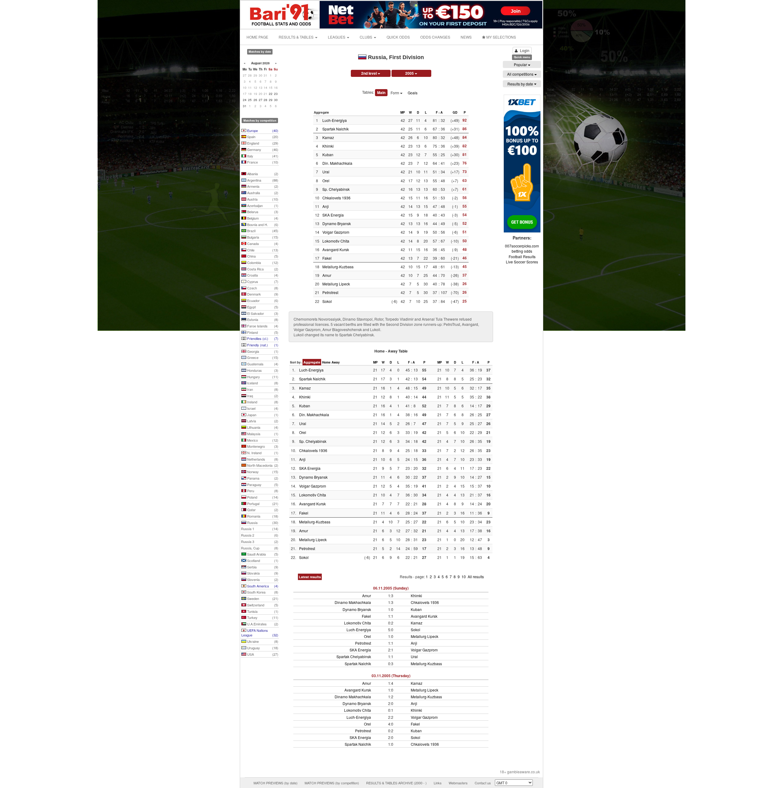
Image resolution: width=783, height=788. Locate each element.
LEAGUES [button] (337, 37)
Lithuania (262, 427)
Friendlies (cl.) (262, 338)
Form (395, 92)
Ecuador (262, 300)
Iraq (262, 395)
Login (524, 50)
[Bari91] (280, 14)
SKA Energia (333, 214)
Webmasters (458, 782)
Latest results (310, 577)
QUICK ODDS (398, 37)
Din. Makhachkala (337, 163)
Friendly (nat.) (262, 344)
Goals (412, 92)
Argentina (262, 180)
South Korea (262, 592)
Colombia (262, 262)
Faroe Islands (262, 325)
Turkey (262, 617)
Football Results (522, 256)
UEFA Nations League (259, 633)
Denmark (262, 294)
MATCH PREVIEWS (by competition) (332, 782)
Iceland (262, 382)
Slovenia (262, 579)
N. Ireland (262, 452)
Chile (262, 249)
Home (326, 362)
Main (381, 92)
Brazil (262, 230)
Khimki (328, 146)
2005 (410, 73)
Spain (262, 136)
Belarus (262, 211)
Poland (262, 497)
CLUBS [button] (366, 37)
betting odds (522, 251)
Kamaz (328, 137)
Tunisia (262, 611)
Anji (325, 206)
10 (464, 576)
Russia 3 (259, 541)
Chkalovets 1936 (336, 197)
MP (402, 112)
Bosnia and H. (262, 224)
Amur (326, 275)
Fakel (327, 258)
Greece (262, 357)
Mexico (262, 440)
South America (262, 585)
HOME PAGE (257, 37)
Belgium (262, 218)
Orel (325, 180)
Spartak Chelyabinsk (353, 656)
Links (438, 782)
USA (262, 654)
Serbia (262, 566)
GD (455, 112)
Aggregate (311, 362)
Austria (262, 199)
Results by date (520, 83)
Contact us (483, 782)
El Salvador (262, 313)
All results (476, 576)
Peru (262, 490)
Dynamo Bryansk (336, 223)
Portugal (262, 503)
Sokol (327, 301)
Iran (262, 389)
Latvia (262, 420)
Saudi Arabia (262, 554)
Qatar (262, 509)
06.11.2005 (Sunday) (391, 588)
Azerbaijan (262, 205)
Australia (262, 192)
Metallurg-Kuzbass (338, 266)
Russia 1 (259, 528)
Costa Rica (262, 268)
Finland (262, 332)
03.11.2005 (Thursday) (391, 675)
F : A (439, 112)
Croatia (262, 275)
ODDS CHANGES (435, 37)
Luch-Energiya (334, 120)
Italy (262, 155)
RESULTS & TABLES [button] (296, 37)
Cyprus (262, 281)
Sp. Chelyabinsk (336, 189)
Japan (262, 414)
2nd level (369, 73)
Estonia (262, 319)
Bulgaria (262, 237)
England (262, 143)
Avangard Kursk (335, 249)
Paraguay (262, 484)
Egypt (262, 306)
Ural (325, 171)
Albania (262, 173)
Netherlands (262, 459)
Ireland (262, 401)
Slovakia (262, 573)
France (262, 162)
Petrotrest (330, 292)
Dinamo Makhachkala (353, 602)
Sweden (262, 598)
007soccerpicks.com (522, 245)
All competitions (520, 74)
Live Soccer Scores (522, 261)
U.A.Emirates (262, 623)
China (262, 256)
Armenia (262, 186)
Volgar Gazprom (335, 232)
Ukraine (262, 641)
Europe (262, 130)
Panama (262, 478)
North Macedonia (262, 465)
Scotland (262, 560)
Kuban (327, 154)
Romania (262, 516)
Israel (262, 408)
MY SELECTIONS (500, 37)
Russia (262, 522)
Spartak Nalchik (335, 128)
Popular (521, 64)
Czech (262, 287)
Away (336, 362)
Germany (262, 149)
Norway (262, 471)
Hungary (262, 376)
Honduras (262, 370)
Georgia (262, 351)
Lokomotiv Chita (335, 240)
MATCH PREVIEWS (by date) (276, 782)
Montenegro (262, 446)
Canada (262, 243)
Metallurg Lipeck (336, 283)
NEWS (466, 37)
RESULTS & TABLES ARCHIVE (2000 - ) (396, 782)
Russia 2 (259, 535)
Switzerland (262, 604)
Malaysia (262, 433)
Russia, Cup (259, 547)
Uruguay (262, 647)
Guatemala (262, 363)
